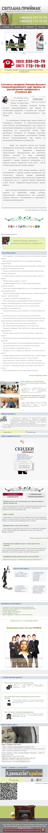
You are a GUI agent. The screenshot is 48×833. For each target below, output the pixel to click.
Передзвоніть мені (31, 830)
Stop (24, 53)
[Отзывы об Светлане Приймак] (5, 419)
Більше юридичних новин (38, 375)
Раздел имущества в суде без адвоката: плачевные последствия (22, 360)
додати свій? (31, 432)
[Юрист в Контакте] (32, 780)
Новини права (38, 99)
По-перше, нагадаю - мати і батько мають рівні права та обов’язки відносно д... (21, 574)
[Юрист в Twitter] (35, 780)
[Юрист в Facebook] (38, 780)
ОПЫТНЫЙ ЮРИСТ (31, 621)
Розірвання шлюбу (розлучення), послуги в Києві (21, 557)
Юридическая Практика (39, 210)
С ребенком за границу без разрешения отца (16, 298)
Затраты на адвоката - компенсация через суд (17, 348)
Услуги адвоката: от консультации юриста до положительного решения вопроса (33, 383)
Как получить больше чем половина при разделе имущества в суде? (24, 343)
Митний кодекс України (9, 610)
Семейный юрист (36, 494)
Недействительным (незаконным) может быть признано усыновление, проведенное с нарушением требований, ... (38, 576)
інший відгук (7, 432)
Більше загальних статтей (39, 538)
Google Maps (15, 780)
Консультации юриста (36, 497)
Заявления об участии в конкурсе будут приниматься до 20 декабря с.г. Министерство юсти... (20, 588)
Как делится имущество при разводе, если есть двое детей (21, 326)
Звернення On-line (12, 830)
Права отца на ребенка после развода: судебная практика (20, 370)
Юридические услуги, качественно (16, 525)
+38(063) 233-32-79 (33, 17)
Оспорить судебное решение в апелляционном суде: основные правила (24, 355)
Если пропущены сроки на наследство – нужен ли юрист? (20, 358)
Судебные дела (12, 497)
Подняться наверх (41, 783)
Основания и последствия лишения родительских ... (18, 607)
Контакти (41, 27)
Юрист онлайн (8, 514)
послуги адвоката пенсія (10, 613)
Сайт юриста (7, 824)
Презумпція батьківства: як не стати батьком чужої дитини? (21, 345)
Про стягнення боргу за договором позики (19, 683)
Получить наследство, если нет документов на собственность (21, 316)
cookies (29, 828)
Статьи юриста (13, 494)
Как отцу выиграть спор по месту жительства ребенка (19, 323)
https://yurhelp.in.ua (8, 761)
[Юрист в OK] (40, 780)
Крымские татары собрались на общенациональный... (19, 608)
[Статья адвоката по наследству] (16, 42)
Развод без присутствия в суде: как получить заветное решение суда (24, 363)
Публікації (30, 27)
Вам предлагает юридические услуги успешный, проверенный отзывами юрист (33, 397)
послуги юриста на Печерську (11, 611)
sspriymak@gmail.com (22, 761)
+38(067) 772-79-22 (33, 21)
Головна (6, 27)
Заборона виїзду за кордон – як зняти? (15, 281)
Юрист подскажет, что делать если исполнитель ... (18, 614)
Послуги (18, 27)
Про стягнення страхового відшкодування (19, 712)
